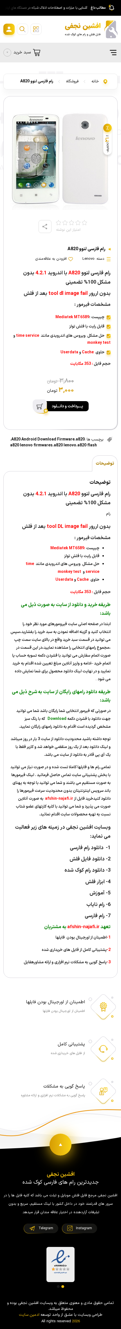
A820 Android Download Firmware (43, 439)
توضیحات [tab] (105, 463)
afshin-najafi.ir (58, 799)
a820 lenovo (65, 445)
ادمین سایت (29, 1315)
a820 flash (87, 445)
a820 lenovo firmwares (31, 445)
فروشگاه (72, 81)
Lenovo (88, 259)
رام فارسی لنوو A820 (36, 81)
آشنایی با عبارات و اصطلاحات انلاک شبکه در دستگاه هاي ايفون (45, 7)
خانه (95, 81)
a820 (80, 439)
